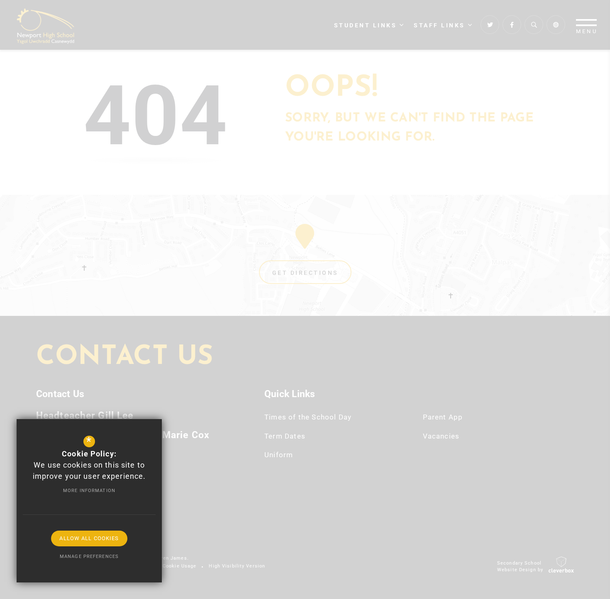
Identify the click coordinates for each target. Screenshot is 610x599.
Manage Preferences (89, 556)
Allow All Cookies (89, 538)
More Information (89, 490)
